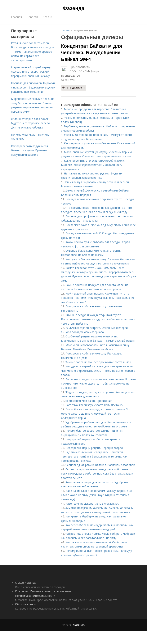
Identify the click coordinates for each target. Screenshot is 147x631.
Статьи (47, 17)
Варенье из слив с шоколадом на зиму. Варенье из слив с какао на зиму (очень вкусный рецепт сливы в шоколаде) (96, 495)
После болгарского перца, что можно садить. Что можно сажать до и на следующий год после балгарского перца (96, 413)
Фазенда (73, 8)
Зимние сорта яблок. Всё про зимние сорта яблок (98, 362)
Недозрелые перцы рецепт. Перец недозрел (94, 448)
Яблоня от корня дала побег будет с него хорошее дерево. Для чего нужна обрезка (31, 123)
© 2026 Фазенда (25, 582)
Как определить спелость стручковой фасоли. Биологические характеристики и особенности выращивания (93, 165)
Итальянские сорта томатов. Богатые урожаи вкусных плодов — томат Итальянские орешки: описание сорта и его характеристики (32, 51)
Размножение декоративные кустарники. (92, 503)
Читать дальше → (73, 87)
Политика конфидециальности (35, 595)
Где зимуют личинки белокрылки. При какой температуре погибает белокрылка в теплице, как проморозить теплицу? (94, 456)
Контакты (21, 591)
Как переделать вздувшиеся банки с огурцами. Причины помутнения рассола (29, 150)
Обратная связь (25, 604)
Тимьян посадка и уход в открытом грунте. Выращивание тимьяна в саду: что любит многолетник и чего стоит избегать (98, 319)
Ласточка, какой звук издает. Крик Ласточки (94, 405)
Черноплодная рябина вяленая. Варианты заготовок (100, 465)
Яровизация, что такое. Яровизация (88, 401)
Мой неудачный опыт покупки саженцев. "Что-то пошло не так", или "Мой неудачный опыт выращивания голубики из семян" (98, 298)
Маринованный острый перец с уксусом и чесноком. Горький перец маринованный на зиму (31, 71)
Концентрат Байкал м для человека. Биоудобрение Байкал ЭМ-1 (91, 52)
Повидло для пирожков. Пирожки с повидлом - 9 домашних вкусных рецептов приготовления (33, 87)
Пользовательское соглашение (50, 591)
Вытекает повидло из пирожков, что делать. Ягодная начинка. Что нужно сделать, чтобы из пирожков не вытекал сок (98, 383)
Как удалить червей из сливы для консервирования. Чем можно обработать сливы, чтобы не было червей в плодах (98, 370)
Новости (32, 17)
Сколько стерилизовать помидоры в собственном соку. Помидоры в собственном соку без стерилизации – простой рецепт (98, 473)
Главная (16, 17)
